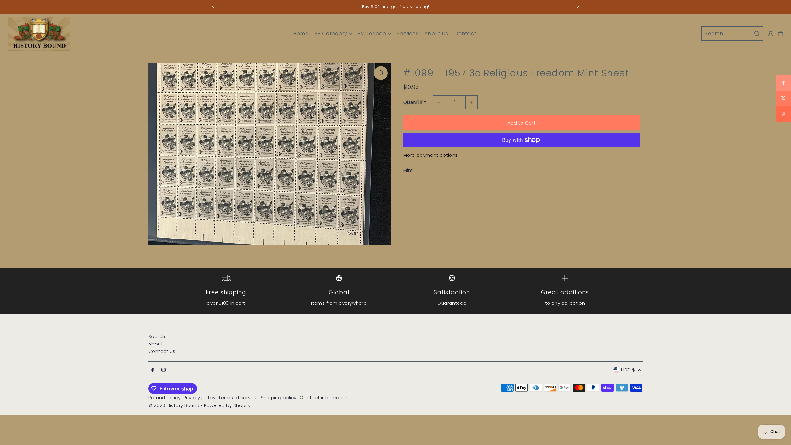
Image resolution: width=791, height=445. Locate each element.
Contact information (324, 397)
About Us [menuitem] (436, 33)
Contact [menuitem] (465, 33)
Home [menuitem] (300, 33)
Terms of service (238, 397)
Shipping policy (279, 397)
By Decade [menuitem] (372, 33)
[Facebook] (152, 370)
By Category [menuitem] (331, 33)
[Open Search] (732, 33)
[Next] (578, 7)
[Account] (770, 33)
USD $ (628, 370)
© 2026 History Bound (174, 405)
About (155, 344)
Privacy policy (199, 397)
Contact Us (162, 351)
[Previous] (213, 7)
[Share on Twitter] (783, 98)
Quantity (414, 102)
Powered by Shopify (227, 405)
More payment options (430, 155)
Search (156, 336)
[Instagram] (163, 370)
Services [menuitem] (407, 33)
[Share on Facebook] (783, 83)
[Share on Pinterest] (783, 114)
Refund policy (164, 397)
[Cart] (780, 33)
